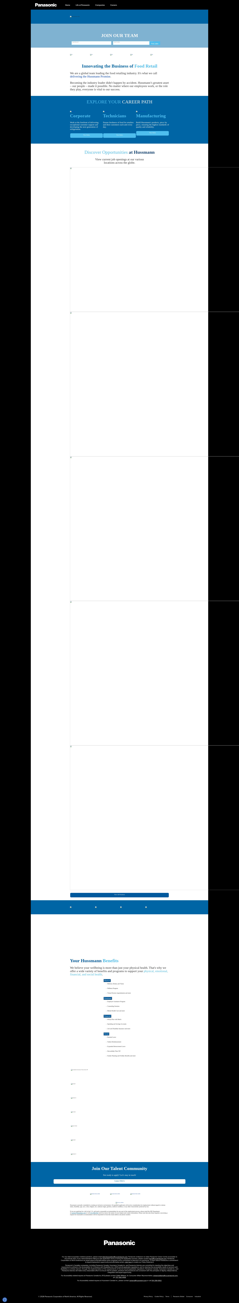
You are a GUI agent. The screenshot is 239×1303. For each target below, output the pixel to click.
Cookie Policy (159, 1296)
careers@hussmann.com (138, 1281)
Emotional (107, 998)
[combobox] (91, 43)
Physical (107, 980)
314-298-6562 (157, 1281)
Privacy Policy (148, 1296)
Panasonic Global (178, 1296)
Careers (113, 5)
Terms (167, 1296)
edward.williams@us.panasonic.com (165, 1276)
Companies (100, 5)
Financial (107, 1016)
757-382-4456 (121, 1277)
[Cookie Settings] (4, 1299)
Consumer (189, 1296)
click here (128, 1262)
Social (106, 1034)
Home (67, 5)
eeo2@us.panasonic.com (158, 1259)
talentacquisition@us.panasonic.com (115, 1257)
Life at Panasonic (83, 5)
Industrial (198, 1296)
